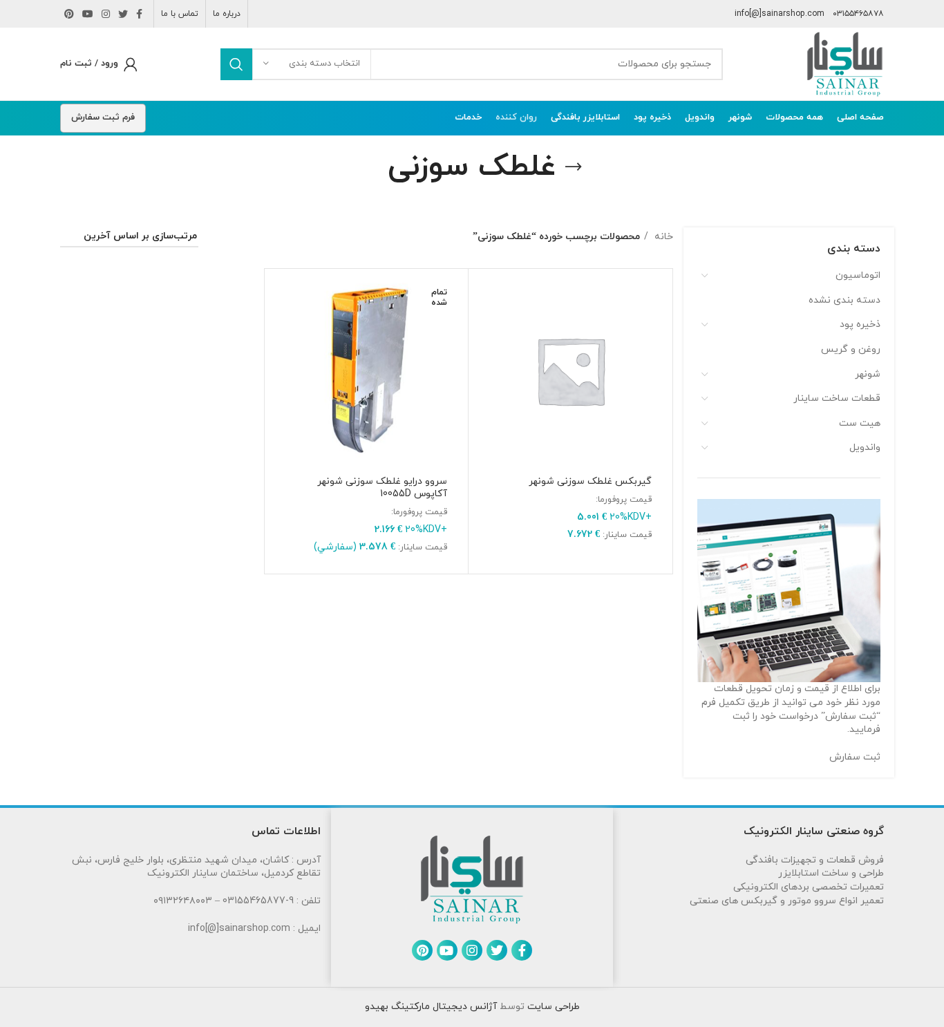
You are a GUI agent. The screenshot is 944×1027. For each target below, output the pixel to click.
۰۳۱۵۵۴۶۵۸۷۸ (858, 13)
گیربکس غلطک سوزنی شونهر (590, 481)
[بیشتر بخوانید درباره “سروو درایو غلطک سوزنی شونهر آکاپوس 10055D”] (282, 298)
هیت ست (859, 423)
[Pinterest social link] (69, 14)
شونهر (867, 374)
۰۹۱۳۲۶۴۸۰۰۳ (182, 900)
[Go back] (573, 167)
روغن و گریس (850, 349)
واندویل (864, 447)
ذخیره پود (860, 324)
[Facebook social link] (139, 14)
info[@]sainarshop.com (779, 13)
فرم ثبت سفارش (103, 117)
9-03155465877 (258, 900)
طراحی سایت (552, 1006)
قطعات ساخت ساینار (836, 398)
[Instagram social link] (105, 14)
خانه (662, 236)
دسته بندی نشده (844, 300)
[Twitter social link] (123, 14)
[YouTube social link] (87, 14)
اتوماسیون (858, 275)
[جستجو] (236, 64)
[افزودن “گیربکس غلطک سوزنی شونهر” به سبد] (486, 298)
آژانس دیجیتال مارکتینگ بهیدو (431, 1006)
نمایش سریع (486, 329)
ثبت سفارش (854, 757)
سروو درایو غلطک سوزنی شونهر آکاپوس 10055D (382, 487)
